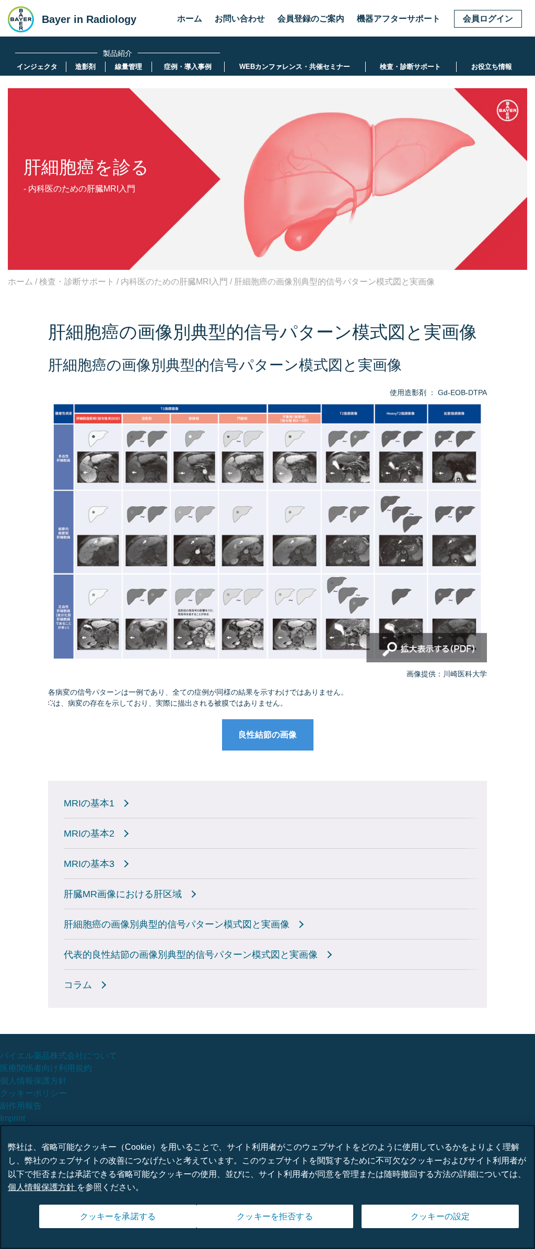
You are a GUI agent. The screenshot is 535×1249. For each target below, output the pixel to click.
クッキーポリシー (33, 1093)
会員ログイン (488, 18)
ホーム (189, 18)
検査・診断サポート (76, 281)
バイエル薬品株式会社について (58, 1055)
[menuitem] (37, 67)
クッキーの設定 (440, 1216)
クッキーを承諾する (118, 1216)
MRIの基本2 (89, 833)
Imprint (12, 1118)
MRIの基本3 (89, 864)
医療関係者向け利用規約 (46, 1068)
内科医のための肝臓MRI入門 (174, 281)
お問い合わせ (240, 18)
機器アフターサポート (398, 18)
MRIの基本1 (89, 803)
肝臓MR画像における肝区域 (123, 894)
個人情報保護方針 (33, 1080)
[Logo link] (21, 19)
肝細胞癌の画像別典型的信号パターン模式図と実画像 (176, 924)
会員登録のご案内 (310, 18)
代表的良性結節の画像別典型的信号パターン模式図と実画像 (191, 954)
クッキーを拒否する (274, 1216)
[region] (267, 1187)
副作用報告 (21, 1105)
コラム (78, 985)
